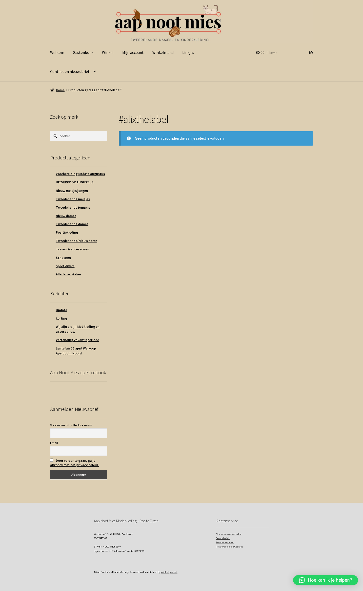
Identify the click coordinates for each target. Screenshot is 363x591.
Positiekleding (67, 232)
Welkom (57, 52)
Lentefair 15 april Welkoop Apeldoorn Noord (76, 350)
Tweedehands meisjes (73, 199)
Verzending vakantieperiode (77, 340)
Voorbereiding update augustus (80, 174)
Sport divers (65, 266)
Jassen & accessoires (72, 249)
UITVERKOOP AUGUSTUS (75, 182)
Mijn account (133, 52)
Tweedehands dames (72, 224)
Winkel (108, 52)
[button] (325, 580)
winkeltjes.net (169, 572)
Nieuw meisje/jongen (72, 190)
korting (61, 318)
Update (61, 310)
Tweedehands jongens (73, 207)
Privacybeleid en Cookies (229, 546)
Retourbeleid (223, 538)
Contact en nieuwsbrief (69, 71)
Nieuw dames (66, 216)
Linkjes (188, 52)
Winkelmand (163, 52)
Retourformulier (225, 542)
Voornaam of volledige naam (71, 425)
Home (60, 90)
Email (54, 443)
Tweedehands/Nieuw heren (76, 241)
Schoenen (63, 257)
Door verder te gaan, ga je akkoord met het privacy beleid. (74, 462)
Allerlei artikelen (68, 274)
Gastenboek (83, 52)
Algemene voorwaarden (229, 534)
